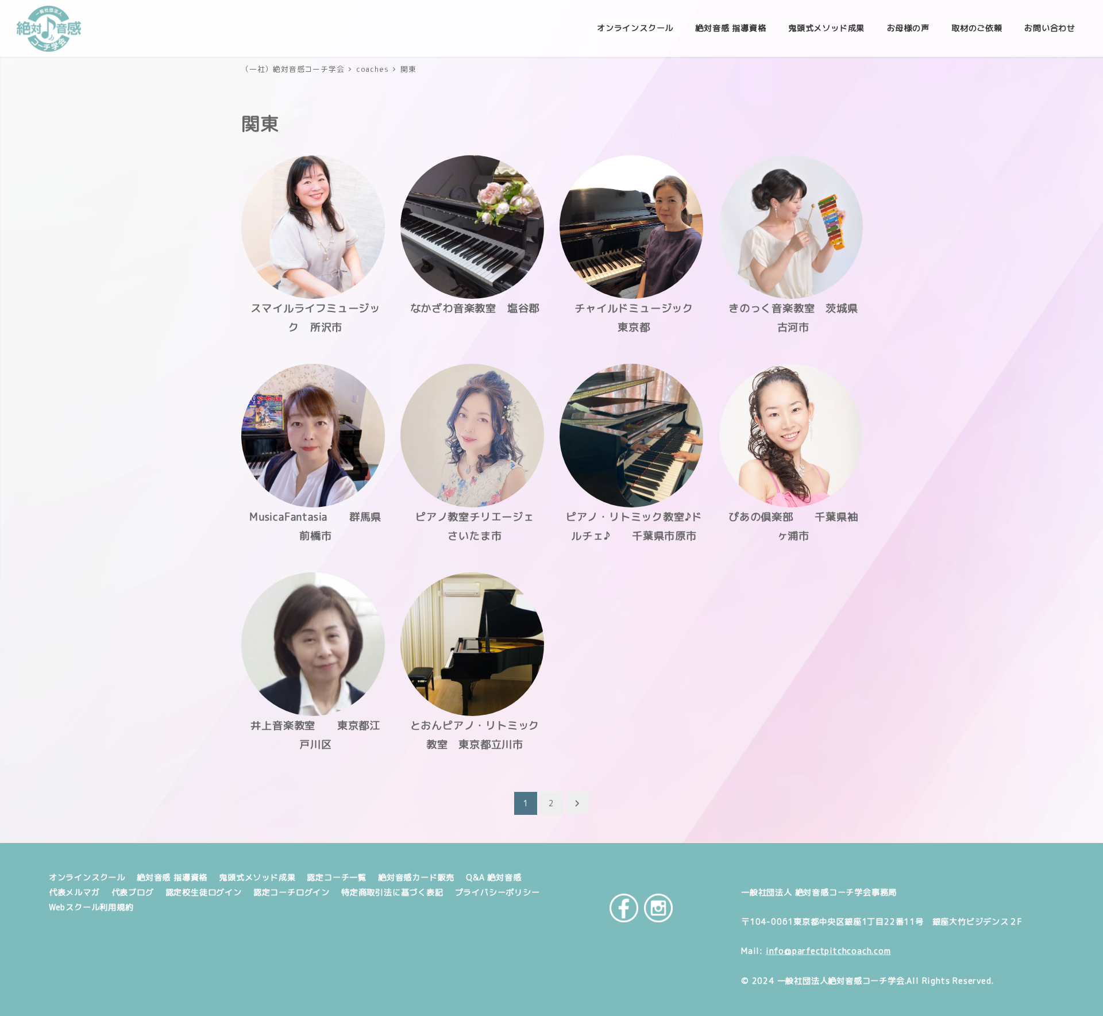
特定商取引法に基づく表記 (392, 892)
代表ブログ (132, 892)
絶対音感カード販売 (416, 877)
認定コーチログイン (291, 892)
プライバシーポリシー (497, 892)
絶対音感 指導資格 (172, 877)
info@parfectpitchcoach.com (828, 951)
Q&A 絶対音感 (493, 877)
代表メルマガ (74, 892)
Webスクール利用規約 (91, 907)
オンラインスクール (87, 877)
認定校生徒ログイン (203, 892)
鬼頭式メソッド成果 (257, 877)
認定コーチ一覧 (337, 877)
